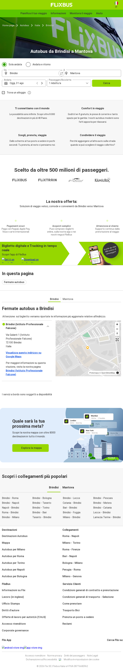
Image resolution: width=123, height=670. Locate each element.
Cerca (106, 83)
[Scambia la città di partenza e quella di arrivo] (61, 73)
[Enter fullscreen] (117, 339)
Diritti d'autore (10, 610)
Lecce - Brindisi (102, 512)
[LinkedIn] (110, 647)
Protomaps (94, 372)
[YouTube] (109, 647)
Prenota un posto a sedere (78, 617)
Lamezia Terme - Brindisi (107, 517)
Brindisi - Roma (10, 498)
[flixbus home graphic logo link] (61, 5)
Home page (8, 25)
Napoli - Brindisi (10, 507)
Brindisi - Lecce (71, 498)
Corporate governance (15, 630)
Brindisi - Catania (102, 507)
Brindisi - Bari (39, 512)
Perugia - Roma (71, 569)
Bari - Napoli (69, 556)
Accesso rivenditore (14, 623)
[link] (61, 435)
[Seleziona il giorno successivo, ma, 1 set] (42, 83)
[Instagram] (108, 647)
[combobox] (34, 73)
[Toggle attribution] (117, 373)
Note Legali (92, 655)
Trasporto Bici (71, 610)
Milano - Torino (71, 542)
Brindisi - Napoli (10, 502)
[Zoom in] (117, 324)
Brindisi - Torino (40, 507)
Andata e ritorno (42, 64)
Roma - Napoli (70, 536)
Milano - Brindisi (71, 517)
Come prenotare (72, 603)
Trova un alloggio (16, 92)
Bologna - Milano (72, 562)
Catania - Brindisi (72, 502)
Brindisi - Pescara (103, 498)
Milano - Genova (72, 576)
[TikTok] (112, 647)
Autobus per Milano (13, 549)
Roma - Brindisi (10, 512)
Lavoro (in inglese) (13, 596)
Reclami (67, 623)
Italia (37, 25)
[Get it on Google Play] (13, 648)
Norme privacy (54, 655)
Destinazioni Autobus (15, 536)
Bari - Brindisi (70, 507)
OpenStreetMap (108, 372)
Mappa (6, 542)
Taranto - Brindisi (41, 517)
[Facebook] (107, 647)
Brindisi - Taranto (41, 502)
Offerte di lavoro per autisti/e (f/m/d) (24, 617)
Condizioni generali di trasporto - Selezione (88, 596)
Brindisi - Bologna (42, 498)
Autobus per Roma (13, 556)
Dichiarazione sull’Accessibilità (41, 659)
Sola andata (15, 64)
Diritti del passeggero (74, 655)
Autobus (24, 25)
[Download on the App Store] (33, 648)
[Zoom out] (117, 329)
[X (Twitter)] (111, 647)
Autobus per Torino (13, 562)
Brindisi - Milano (10, 517)
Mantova (68, 299)
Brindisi (50, 25)
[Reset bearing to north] (117, 333)
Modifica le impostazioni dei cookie (81, 659)
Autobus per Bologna (14, 576)
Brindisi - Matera (102, 502)
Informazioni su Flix (13, 590)
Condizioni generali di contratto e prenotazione (90, 590)
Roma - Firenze (71, 549)
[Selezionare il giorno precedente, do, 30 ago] (37, 83)
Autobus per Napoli (13, 569)
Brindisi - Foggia (71, 512)
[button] (27, 326)
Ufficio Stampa (11, 603)
